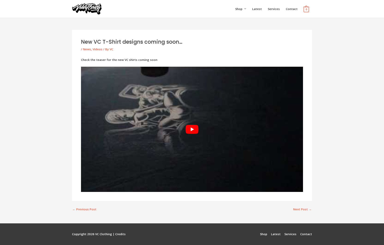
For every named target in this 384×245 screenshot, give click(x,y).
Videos (97, 49)
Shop (238, 9)
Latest (257, 9)
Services (274, 9)
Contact (292, 9)
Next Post (302, 209)
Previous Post (84, 209)
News (87, 49)
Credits (120, 234)
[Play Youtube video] (192, 129)
